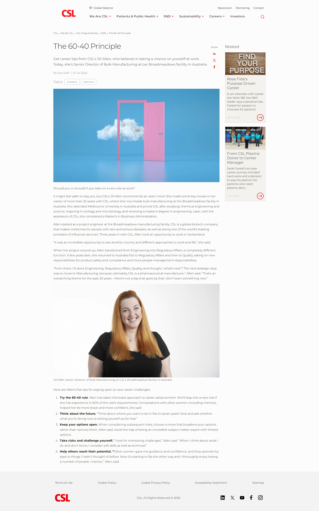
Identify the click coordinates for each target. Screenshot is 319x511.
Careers (215, 16)
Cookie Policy (107, 482)
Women (88, 82)
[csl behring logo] (61, 497)
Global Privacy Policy (155, 482)
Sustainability (190, 16)
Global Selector (103, 8)
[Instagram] (258, 497)
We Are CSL (98, 16)
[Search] (262, 16)
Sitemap (258, 482)
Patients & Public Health (135, 16)
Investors (237, 16)
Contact (258, 8)
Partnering (243, 8)
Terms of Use (64, 482)
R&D (167, 16)
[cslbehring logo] (68, 14)
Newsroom (225, 8)
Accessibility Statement (211, 482)
